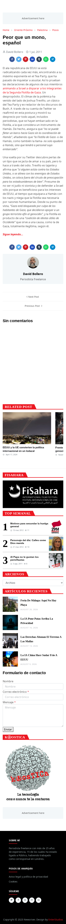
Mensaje (9, 702)
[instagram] (25, 900)
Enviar (8, 729)
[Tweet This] (18, 59)
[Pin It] (25, 59)
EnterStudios (55, 919)
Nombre (8, 681)
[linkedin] (38, 900)
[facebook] (18, 900)
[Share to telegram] (52, 59)
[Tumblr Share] (39, 59)
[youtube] (32, 900)
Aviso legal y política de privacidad (28, 876)
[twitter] (11, 900)
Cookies (13, 881)
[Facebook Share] (12, 59)
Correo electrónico (16, 692)
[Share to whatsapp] (46, 59)
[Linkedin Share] (32, 59)
